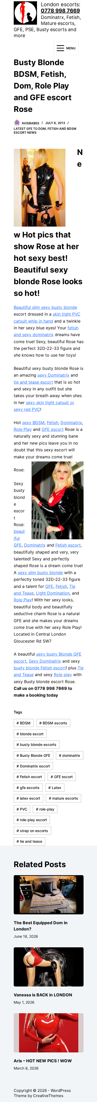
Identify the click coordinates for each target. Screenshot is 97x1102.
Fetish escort (68, 545)
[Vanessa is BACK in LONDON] (49, 967)
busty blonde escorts (36, 744)
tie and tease (29, 841)
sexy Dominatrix (53, 375)
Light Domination (53, 593)
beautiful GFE (19, 538)
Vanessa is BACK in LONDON (43, 994)
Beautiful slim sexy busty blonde (45, 307)
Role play (63, 674)
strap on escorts (32, 830)
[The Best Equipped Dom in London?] (49, 895)
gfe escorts (28, 787)
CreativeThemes (48, 1095)
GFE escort (53, 429)
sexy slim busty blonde (40, 572)
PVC (22, 809)
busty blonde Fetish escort (40, 667)
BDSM (24, 723)
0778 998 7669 (60, 11)
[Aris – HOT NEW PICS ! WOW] (49, 1033)
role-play (45, 809)
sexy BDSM (33, 422)
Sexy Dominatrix (45, 661)
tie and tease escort (33, 382)
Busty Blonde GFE (33, 755)
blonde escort (30, 734)
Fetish (52, 422)
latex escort (28, 798)
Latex (54, 787)
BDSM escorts (53, 723)
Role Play (23, 429)
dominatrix (69, 755)
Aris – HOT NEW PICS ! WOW (43, 1060)
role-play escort (32, 820)
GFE (49, 586)
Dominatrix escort (33, 766)
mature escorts (63, 798)
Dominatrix (71, 422)
